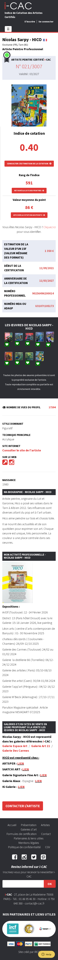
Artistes (45, 825)
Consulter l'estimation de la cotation (28, 163)
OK (50, 884)
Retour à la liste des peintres (28, 190)
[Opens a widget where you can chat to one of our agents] (46, 954)
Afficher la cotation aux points (28, 215)
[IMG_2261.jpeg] (50, 337)
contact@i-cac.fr (34, 903)
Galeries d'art (29, 829)
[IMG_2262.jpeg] (40, 337)
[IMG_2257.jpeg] (29, 356)
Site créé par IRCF (29, 952)
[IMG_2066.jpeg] (40, 356)
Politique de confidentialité (24, 847)
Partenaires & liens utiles (28, 838)
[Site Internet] (5, 463)
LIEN (20, 763)
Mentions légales (28, 843)
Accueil (12, 825)
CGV (47, 847)
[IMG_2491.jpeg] (9, 337)
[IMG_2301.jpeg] (19, 337)
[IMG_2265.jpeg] (29, 337)
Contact (46, 834)
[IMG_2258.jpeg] (9, 356)
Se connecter (46, 21)
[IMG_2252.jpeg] (19, 356)
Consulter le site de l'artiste (21, 450)
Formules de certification (21, 834)
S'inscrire (29, 21)
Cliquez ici (49, 227)
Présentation (29, 825)
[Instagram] (11, 463)
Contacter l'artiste (23, 806)
